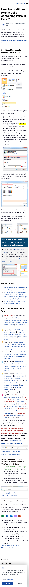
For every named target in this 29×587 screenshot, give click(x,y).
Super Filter (18, 387)
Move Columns (22, 364)
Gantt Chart (15, 399)
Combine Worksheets (16, 383)
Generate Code (16, 320)
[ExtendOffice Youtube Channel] (10, 563)
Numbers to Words (10, 411)
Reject (20, 583)
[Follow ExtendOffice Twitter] (6, 563)
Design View (8, 376)
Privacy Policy (10, 579)
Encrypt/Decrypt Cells (11, 385)
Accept (7, 583)
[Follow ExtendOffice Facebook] (2, 563)
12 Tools (19, 395)
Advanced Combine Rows (16, 415)
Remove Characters (13, 397)
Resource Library (9, 380)
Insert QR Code (12, 406)
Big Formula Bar (19, 376)
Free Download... (14, 454)
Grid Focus (19, 374)
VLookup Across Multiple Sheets (15, 346)
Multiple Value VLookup (19, 344)
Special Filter (8, 389)
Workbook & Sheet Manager (12, 378)
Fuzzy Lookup (8, 349)
